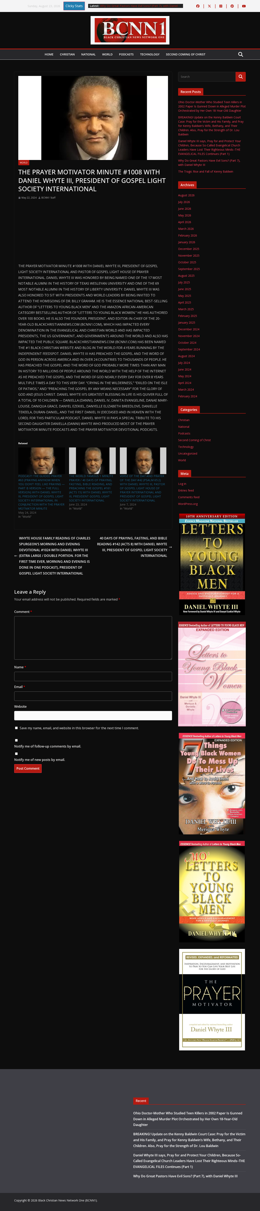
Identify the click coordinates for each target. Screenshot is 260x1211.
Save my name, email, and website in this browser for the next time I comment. (79, 728)
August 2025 (186, 276)
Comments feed (188, 497)
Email (19, 687)
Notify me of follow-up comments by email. (47, 746)
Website (20, 706)
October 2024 (187, 343)
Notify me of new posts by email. (39, 759)
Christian (67, 54)
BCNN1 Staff (48, 197)
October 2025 (187, 262)
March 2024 (186, 389)
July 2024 (184, 363)
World (107, 54)
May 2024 (184, 376)
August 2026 (186, 195)
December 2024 (188, 329)
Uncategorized (187, 453)
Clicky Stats (74, 6)
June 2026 (184, 209)
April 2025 (184, 302)
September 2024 (189, 349)
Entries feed (186, 490)
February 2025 (187, 316)
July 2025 (184, 282)
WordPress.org (188, 504)
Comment (23, 611)
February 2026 (187, 235)
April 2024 (184, 383)
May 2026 (184, 215)
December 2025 (188, 249)
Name (20, 667)
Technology (149, 54)
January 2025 (186, 322)
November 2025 (188, 255)
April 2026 (184, 222)
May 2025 (184, 296)
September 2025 (189, 269)
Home (49, 54)
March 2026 (186, 229)
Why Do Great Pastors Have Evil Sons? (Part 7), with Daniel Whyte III (185, 1176)
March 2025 (186, 309)
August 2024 (186, 356)
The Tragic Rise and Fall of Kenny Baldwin (205, 171)
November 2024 (188, 336)
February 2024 (187, 396)
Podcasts (126, 54)
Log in (182, 484)
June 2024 (184, 369)
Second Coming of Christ (185, 54)
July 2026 (184, 202)
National (88, 54)
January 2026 (186, 242)
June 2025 (184, 289)
